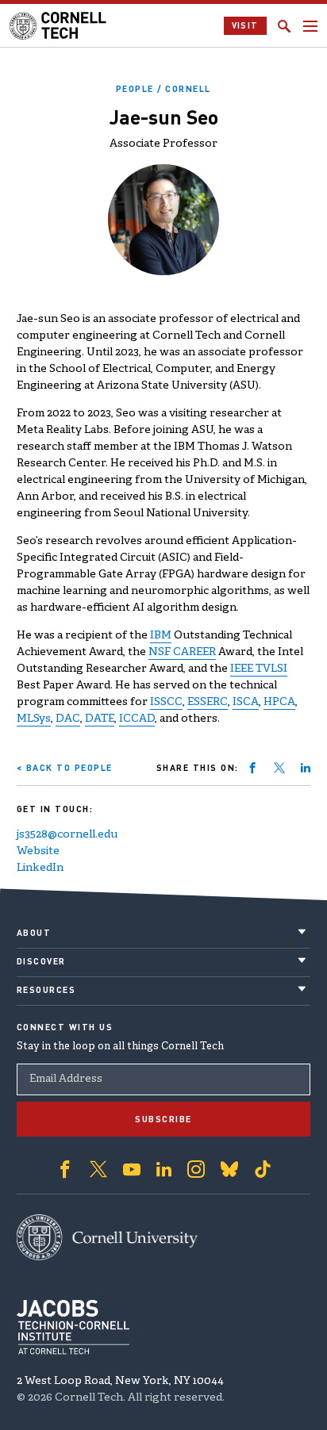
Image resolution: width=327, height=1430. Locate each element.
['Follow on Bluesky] (229, 1169)
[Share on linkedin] (305, 767)
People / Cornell (163, 88)
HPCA (279, 702)
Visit (246, 25)
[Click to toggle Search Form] (284, 26)
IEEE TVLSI (258, 669)
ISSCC (166, 702)
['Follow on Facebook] (65, 1169)
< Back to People (65, 767)
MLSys (34, 719)
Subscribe (163, 1119)
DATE (99, 719)
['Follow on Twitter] (98, 1169)
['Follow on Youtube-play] (131, 1169)
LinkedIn (40, 868)
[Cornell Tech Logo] (59, 26)
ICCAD (137, 719)
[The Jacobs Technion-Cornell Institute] (73, 1327)
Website (38, 851)
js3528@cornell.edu (67, 835)
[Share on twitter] (279, 767)
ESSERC (207, 702)
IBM (160, 635)
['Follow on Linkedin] (163, 1169)
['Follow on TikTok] (262, 1169)
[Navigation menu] (310, 26)
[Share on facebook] (252, 767)
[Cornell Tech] (107, 1237)
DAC (68, 719)
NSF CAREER (182, 652)
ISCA (246, 702)
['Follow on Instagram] (196, 1169)
